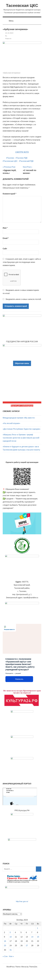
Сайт (5, 249)
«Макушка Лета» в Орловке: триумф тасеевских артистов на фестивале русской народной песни (21, 438)
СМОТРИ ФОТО (22, 152)
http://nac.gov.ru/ (22, 901)
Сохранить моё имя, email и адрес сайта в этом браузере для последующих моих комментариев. (22, 262)
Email (6, 238)
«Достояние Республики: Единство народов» (21, 429)
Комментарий (9, 194)
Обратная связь (22, 363)
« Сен (5, 956)
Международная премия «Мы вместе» (19, 418)
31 (11, 950)
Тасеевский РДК (27, 161)
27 (27, 946)
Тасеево (10, 158)
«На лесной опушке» (11, 423)
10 (11, 937)
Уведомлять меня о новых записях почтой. (23, 299)
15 (38, 937)
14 (32, 937)
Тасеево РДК (22, 158)
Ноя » (11, 956)
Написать (19, 679)
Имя (5, 228)
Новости (8, 38)
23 (5, 946)
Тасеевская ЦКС (22, 5)
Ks (6, 36)
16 (5, 941)
